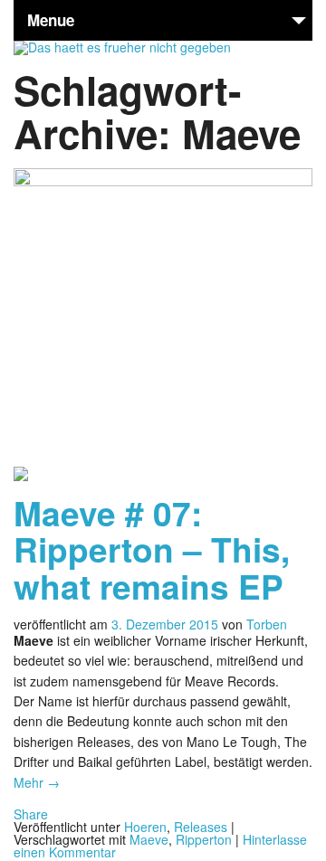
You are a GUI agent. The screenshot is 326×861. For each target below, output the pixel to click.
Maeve (148, 839)
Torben (266, 624)
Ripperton (204, 839)
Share (31, 814)
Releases (200, 827)
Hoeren (145, 827)
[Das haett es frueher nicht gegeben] (122, 47)
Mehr (37, 782)
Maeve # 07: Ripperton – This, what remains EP (152, 549)
